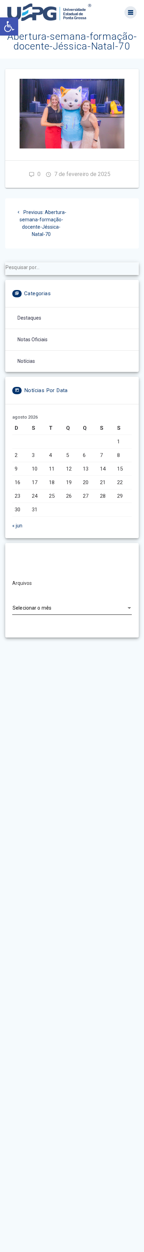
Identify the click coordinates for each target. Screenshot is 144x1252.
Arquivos (22, 583)
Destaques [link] (29, 318)
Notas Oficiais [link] (32, 339)
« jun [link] (17, 525)
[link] (9, 26)
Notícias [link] (26, 361)
